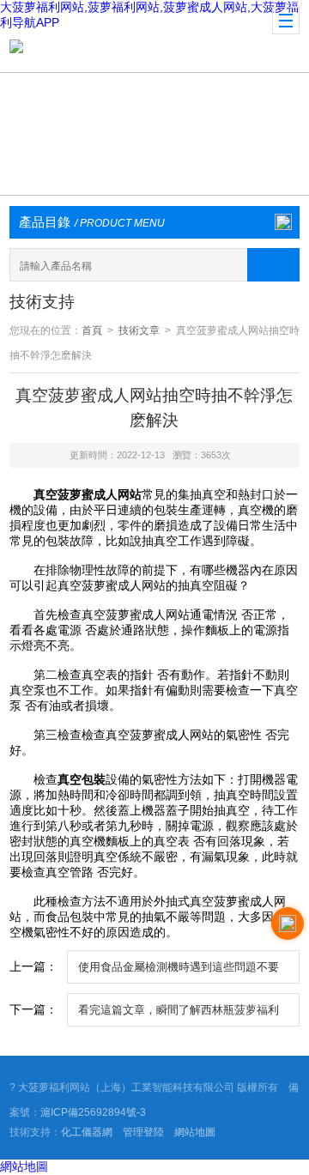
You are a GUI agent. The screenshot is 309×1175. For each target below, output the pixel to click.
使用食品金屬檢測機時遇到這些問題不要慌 (178, 971)
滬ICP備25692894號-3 (93, 1112)
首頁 (92, 330)
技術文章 (139, 330)
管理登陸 (143, 1132)
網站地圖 (194, 1132)
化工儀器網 (86, 1132)
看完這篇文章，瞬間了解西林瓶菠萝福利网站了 (178, 1014)
